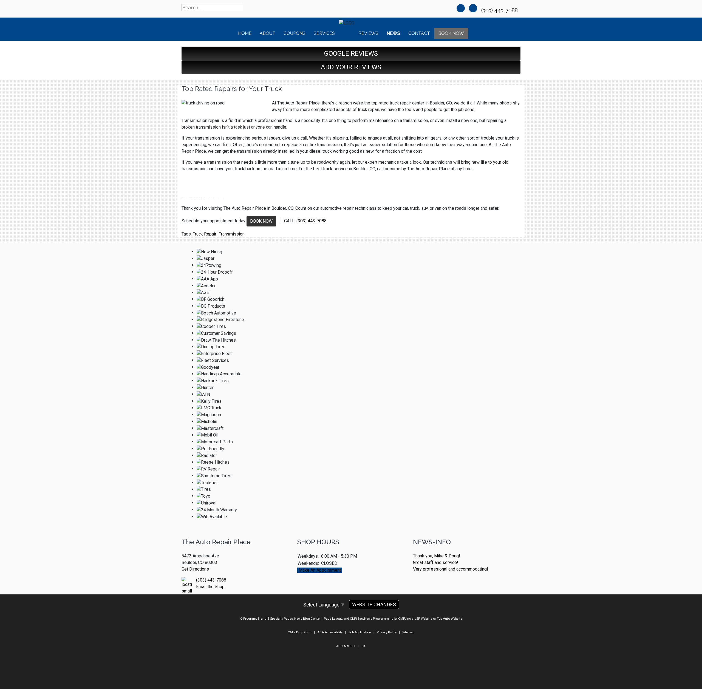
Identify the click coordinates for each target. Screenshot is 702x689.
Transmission (232, 234)
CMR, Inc (404, 618)
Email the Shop (210, 586)
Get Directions (195, 569)
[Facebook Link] (461, 8)
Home (244, 33)
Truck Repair (204, 234)
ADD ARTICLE (346, 646)
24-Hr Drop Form (300, 632)
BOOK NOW (261, 221)
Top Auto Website (449, 618)
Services (324, 33)
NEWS (393, 33)
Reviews (368, 33)
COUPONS (294, 33)
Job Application (359, 632)
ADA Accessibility (329, 632)
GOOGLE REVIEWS (351, 53)
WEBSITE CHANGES (374, 604)
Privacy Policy (387, 632)
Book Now (451, 33)
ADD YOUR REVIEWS (351, 67)
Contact (419, 33)
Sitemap (408, 632)
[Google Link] (473, 8)
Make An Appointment (320, 570)
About (267, 33)
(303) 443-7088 (500, 10)
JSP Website (423, 618)
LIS (364, 646)
